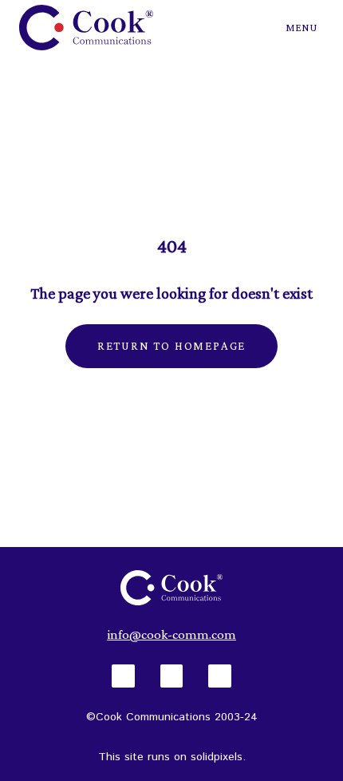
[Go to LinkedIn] (171, 676)
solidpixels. (218, 757)
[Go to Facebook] (123, 676)
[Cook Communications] (86, 27)
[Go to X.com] (219, 676)
